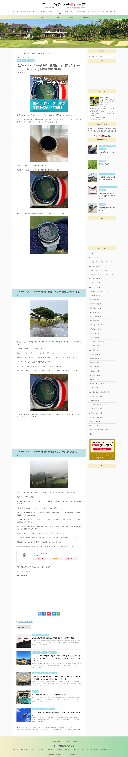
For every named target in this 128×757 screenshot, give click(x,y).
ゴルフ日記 (29, 622)
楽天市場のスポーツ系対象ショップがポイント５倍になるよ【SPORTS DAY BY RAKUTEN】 (51, 730)
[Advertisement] (49, 275)
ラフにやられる (104, 164)
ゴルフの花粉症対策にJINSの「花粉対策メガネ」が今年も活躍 (53, 638)
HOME (41, 17)
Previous (1, 33)
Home (53, 741)
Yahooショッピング (71, 558)
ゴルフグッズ (22, 622)
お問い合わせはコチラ (95, 119)
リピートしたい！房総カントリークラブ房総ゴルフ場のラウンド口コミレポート (47, 727)
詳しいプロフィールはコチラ (97, 117)
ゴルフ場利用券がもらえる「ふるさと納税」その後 (49, 695)
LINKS (71, 17)
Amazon (55, 558)
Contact (74, 741)
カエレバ (40, 555)
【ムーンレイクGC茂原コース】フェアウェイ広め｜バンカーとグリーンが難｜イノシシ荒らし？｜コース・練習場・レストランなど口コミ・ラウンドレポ (56, 658)
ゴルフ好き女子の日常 (23, 571)
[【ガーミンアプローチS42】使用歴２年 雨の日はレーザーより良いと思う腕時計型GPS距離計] (54, 614)
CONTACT (86, 17)
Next (126, 33)
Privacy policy (66, 741)
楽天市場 (40, 558)
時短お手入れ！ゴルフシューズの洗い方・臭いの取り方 (107, 196)
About (58, 741)
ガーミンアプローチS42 (44, 115)
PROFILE (56, 17)
